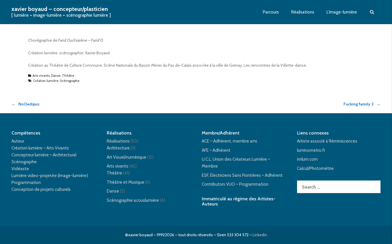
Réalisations (302, 12)
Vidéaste (20, 168)
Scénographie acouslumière (133, 200)
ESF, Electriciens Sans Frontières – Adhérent (242, 175)
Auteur (17, 141)
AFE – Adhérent (216, 150)
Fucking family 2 (359, 104)
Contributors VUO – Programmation (235, 184)
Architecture (118, 148)
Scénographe (69, 81)
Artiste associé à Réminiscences (327, 141)
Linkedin (260, 234)
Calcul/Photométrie (315, 168)
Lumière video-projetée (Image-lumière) (49, 175)
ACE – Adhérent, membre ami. (230, 141)
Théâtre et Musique (125, 182)
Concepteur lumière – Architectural (43, 154)
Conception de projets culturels (41, 189)
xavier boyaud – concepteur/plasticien (59, 8)
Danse (56, 76)
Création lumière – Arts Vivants (40, 148)
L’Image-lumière (342, 12)
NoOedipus (29, 104)
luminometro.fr (311, 150)
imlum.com (307, 159)
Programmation (26, 182)
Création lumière (46, 81)
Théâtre (68, 76)
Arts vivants (41, 76)
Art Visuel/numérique (126, 157)
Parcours (271, 12)
